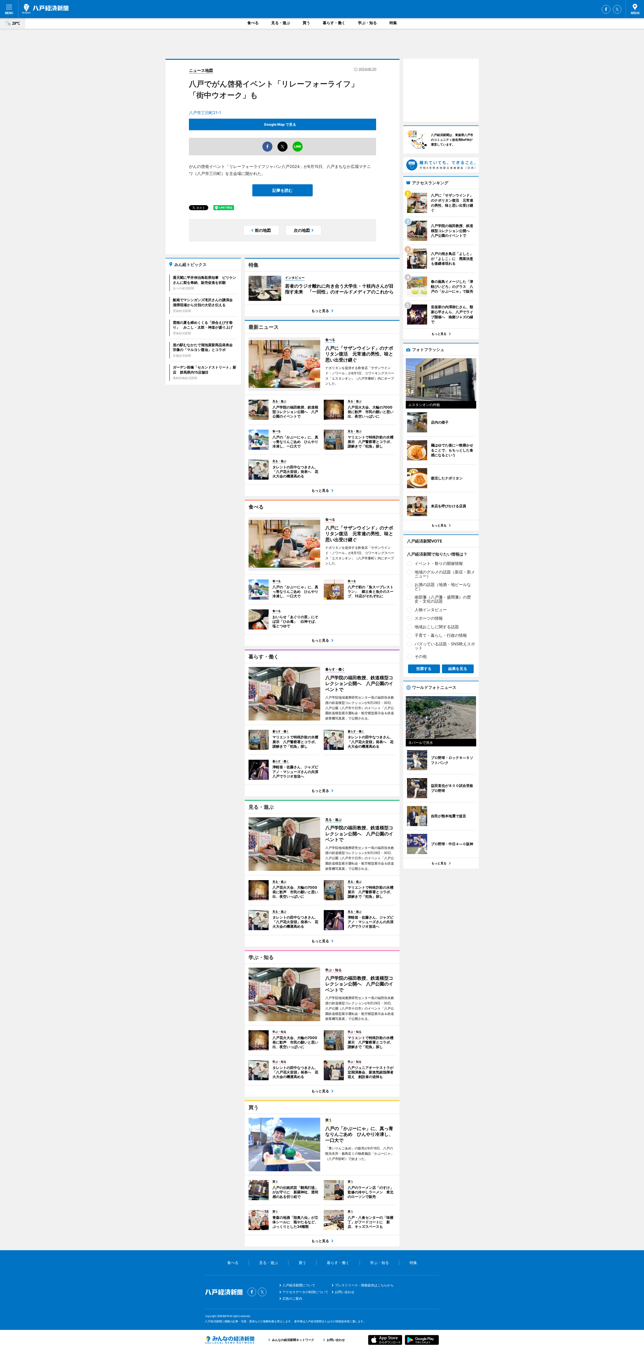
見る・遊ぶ (280, 22)
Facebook (606, 9)
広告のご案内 (292, 1298)
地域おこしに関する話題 (437, 626)
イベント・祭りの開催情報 (439, 563)
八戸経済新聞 (45, 9)
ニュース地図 (201, 70)
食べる (253, 22)
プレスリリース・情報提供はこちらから (364, 1285)
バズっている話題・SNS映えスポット (445, 646)
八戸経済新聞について (299, 1285)
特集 (393, 22)
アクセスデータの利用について (305, 1292)
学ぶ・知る (367, 22)
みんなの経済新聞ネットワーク (229, 1340)
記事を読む (282, 190)
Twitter (617, 9)
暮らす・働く (334, 22)
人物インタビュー (431, 609)
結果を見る (457, 668)
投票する (423, 668)
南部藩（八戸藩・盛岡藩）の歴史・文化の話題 (443, 599)
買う (306, 22)
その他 (421, 656)
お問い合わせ (344, 1292)
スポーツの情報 (429, 618)
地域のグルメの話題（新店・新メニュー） (445, 574)
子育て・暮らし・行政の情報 (441, 635)
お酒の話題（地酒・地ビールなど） (443, 586)
